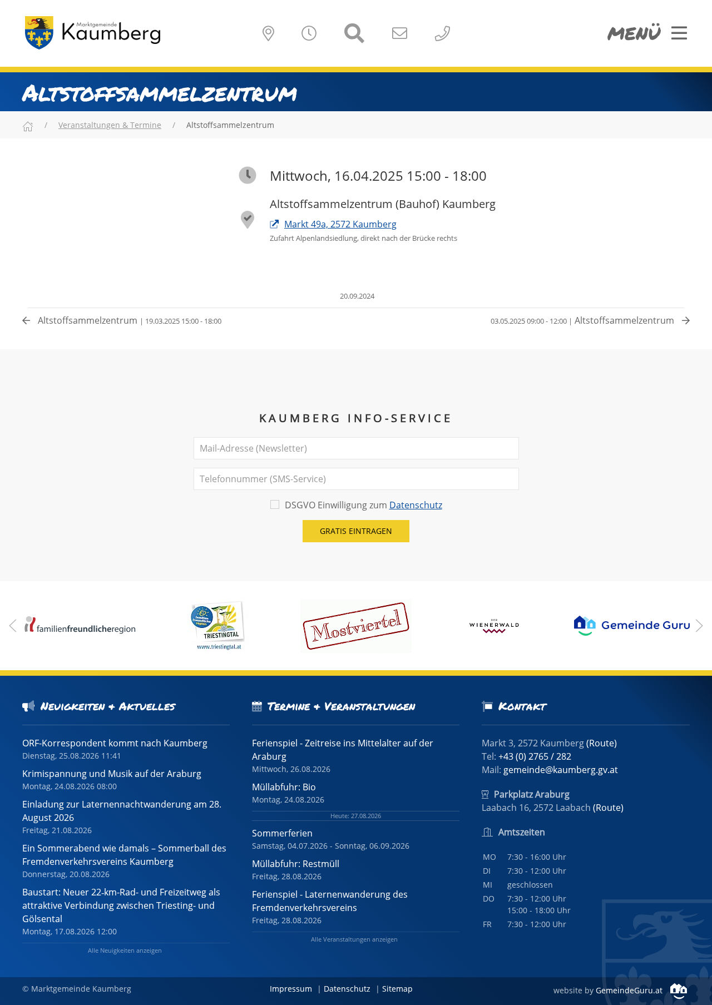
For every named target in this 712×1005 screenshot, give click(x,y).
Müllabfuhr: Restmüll (295, 864)
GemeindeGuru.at (630, 990)
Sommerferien (282, 833)
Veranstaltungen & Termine (109, 125)
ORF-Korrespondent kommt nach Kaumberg (114, 743)
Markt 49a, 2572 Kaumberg (340, 224)
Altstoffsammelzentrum (128, 320)
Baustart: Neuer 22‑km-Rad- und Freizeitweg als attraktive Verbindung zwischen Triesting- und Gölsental (121, 905)
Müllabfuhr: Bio (284, 787)
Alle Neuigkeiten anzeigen (125, 950)
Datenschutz (415, 505)
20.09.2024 (356, 296)
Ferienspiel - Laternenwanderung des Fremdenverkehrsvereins (330, 901)
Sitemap (397, 988)
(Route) (601, 743)
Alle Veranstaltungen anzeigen (354, 939)
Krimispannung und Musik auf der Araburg (111, 774)
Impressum (291, 988)
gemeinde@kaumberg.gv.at (560, 770)
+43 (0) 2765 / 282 (534, 756)
